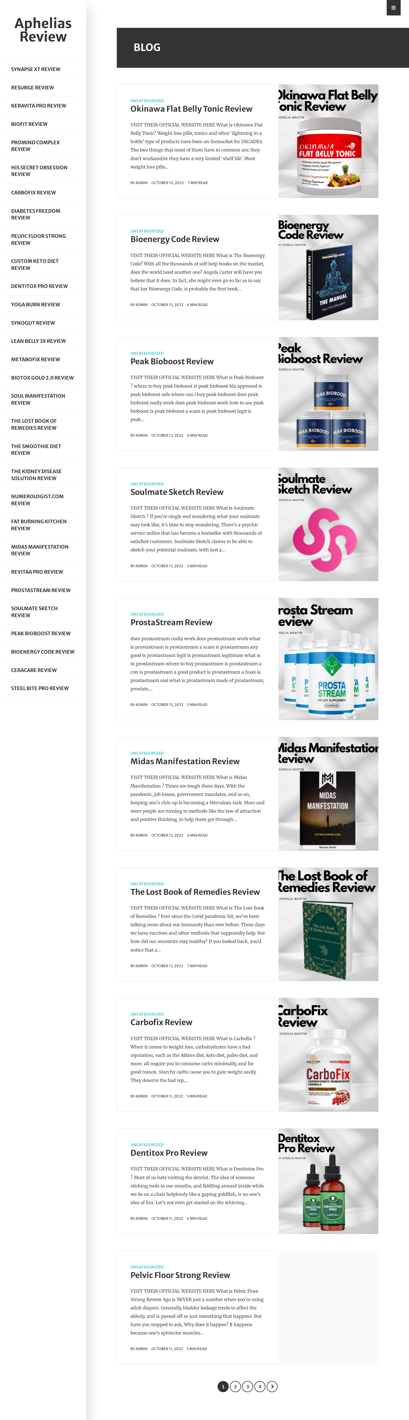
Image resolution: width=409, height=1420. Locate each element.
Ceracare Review (34, 670)
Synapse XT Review (35, 69)
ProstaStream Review (41, 590)
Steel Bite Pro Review (40, 688)
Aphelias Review (43, 30)
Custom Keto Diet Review (35, 264)
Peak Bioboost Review (41, 633)
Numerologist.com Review (37, 500)
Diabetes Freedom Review (35, 214)
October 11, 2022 (167, 1096)
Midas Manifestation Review (40, 550)
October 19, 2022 (167, 182)
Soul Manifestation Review (38, 399)
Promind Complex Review (35, 146)
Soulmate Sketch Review (34, 612)
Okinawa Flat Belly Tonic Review (191, 109)
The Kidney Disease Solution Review (36, 475)
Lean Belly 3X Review (38, 341)
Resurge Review (32, 88)
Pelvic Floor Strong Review (38, 239)
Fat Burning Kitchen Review (39, 525)
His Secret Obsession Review (39, 171)
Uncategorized (147, 100)
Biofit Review (29, 124)
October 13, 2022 (167, 304)
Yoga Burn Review (35, 305)
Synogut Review (33, 323)
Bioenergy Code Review (43, 652)
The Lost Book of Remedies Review (34, 424)
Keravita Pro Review (38, 106)
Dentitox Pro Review (39, 286)
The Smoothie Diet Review (36, 449)
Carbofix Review (33, 193)
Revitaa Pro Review (37, 572)
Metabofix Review (35, 359)
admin (141, 182)
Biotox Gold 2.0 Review (42, 378)
